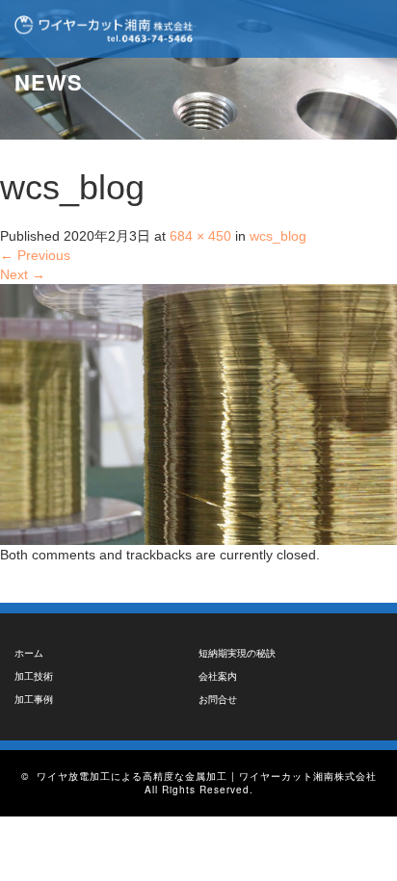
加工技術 (33, 676)
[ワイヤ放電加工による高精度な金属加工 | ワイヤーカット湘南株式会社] (103, 28)
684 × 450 (200, 236)
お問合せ (217, 699)
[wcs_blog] (198, 413)
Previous (35, 255)
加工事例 (33, 699)
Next (22, 274)
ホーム (28, 653)
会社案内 (217, 676)
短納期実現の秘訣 (237, 653)
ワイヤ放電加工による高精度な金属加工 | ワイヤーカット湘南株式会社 (207, 776)
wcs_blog (278, 236)
